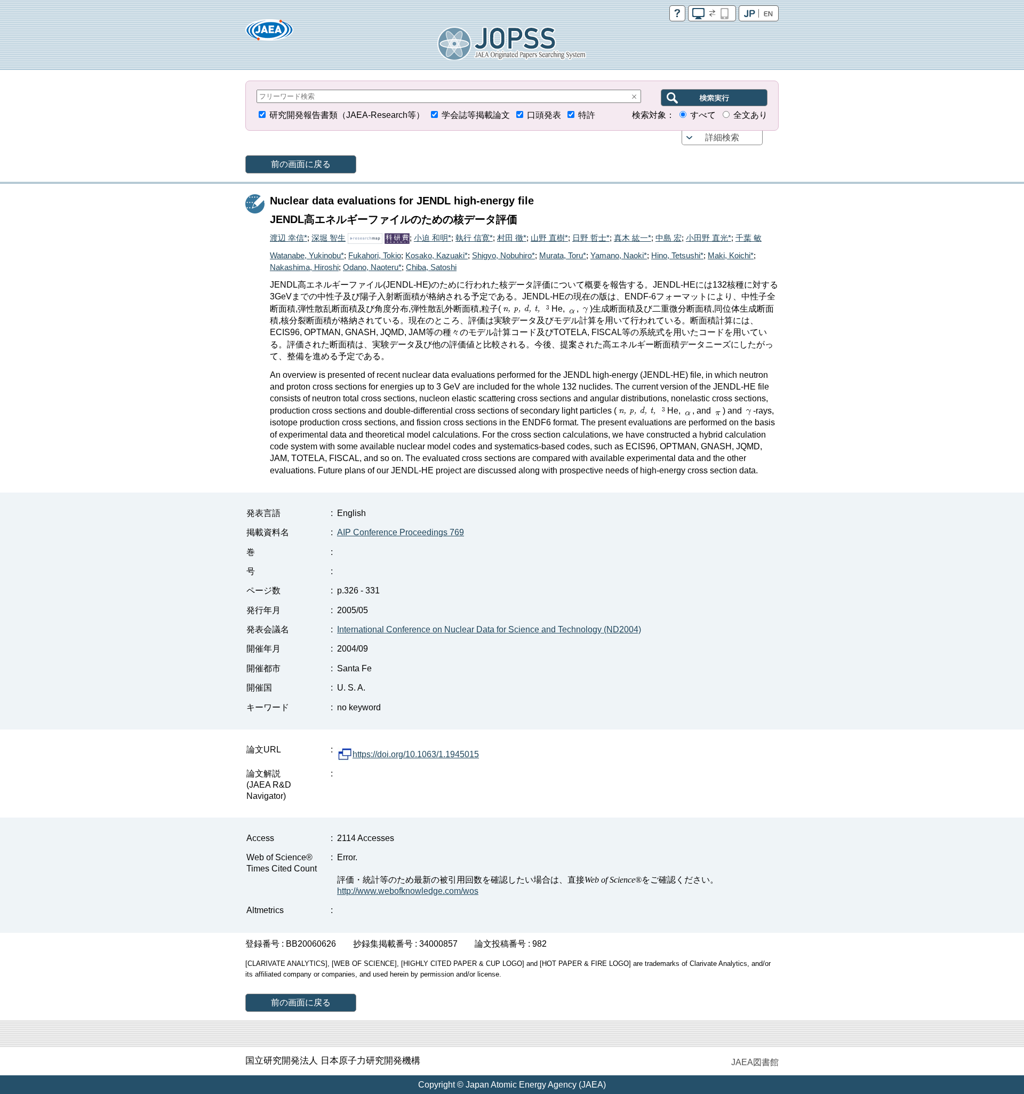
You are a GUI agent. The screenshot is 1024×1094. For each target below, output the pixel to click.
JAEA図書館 (755, 1062)
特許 (586, 115)
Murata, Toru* (562, 255)
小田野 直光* (708, 237)
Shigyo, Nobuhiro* (503, 255)
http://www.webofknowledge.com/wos (407, 890)
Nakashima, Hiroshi (304, 267)
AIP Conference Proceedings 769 (400, 532)
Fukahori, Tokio (374, 255)
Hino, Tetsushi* (677, 255)
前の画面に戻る (301, 164)
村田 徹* (511, 237)
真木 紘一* (632, 237)
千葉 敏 (748, 237)
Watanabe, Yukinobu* (307, 255)
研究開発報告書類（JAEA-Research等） (347, 115)
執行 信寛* (474, 237)
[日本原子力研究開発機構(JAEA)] (269, 33)
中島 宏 (668, 237)
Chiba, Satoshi (431, 267)
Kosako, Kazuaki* (436, 255)
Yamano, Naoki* (618, 255)
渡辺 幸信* (288, 237)
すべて (703, 115)
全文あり (750, 115)
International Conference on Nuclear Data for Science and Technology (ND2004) (489, 629)
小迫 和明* (432, 237)
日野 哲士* (591, 237)
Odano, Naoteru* (372, 267)
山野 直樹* (549, 237)
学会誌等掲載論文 (476, 115)
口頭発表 (544, 115)
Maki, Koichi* (731, 255)
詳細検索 (722, 137)
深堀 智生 (328, 237)
